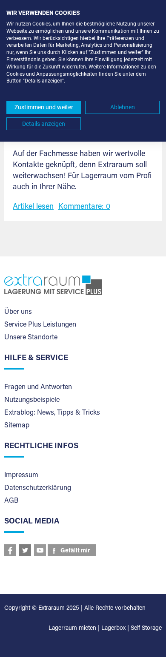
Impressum (21, 475)
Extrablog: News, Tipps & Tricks (52, 413)
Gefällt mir (75, 551)
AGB (11, 501)
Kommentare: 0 (84, 207)
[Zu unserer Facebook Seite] (10, 550)
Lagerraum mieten (72, 628)
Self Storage (146, 628)
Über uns (18, 312)
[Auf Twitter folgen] (25, 550)
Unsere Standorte (30, 337)
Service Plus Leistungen (40, 324)
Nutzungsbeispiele (32, 400)
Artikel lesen (33, 207)
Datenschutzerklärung (37, 488)
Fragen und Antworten (38, 387)
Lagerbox (113, 628)
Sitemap (16, 425)
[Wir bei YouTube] (40, 550)
